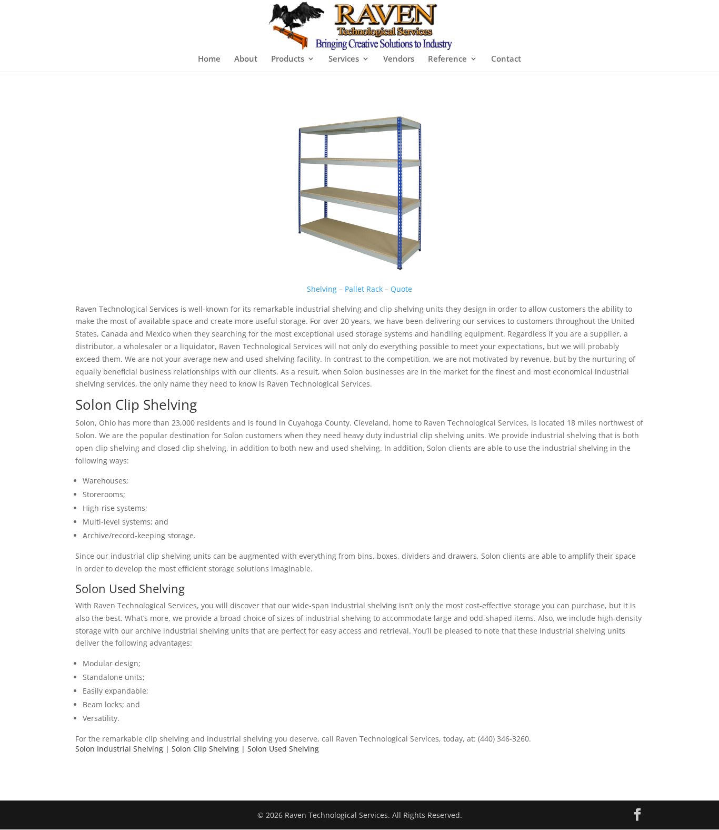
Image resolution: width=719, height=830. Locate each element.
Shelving (322, 289)
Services (343, 59)
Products (287, 59)
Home (209, 59)
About (245, 59)
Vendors (398, 59)
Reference (447, 59)
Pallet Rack (364, 289)
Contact (506, 59)
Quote (401, 289)
